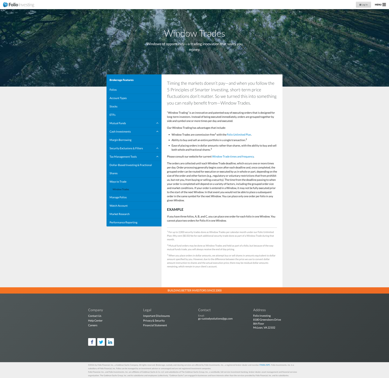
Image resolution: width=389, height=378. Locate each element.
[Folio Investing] (17, 4)
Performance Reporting (123, 222)
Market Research (120, 214)
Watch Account (119, 205)
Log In (364, 4)
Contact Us (94, 315)
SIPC (268, 365)
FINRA (262, 365)
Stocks (113, 106)
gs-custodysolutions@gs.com (215, 318)
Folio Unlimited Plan (239, 134)
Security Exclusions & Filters (126, 148)
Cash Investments (120, 131)
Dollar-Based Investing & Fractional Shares (131, 169)
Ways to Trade (118, 181)
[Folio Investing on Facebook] (92, 342)
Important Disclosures (156, 315)
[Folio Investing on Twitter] (101, 342)
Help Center (95, 320)
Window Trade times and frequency (233, 156)
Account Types (118, 98)
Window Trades (121, 189)
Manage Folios (118, 197)
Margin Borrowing (120, 140)
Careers (92, 325)
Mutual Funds (118, 123)
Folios (113, 89)
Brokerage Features (122, 80)
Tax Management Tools (123, 156)
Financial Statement (155, 325)
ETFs (112, 114)
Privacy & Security (154, 320)
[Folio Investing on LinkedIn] (110, 342)
